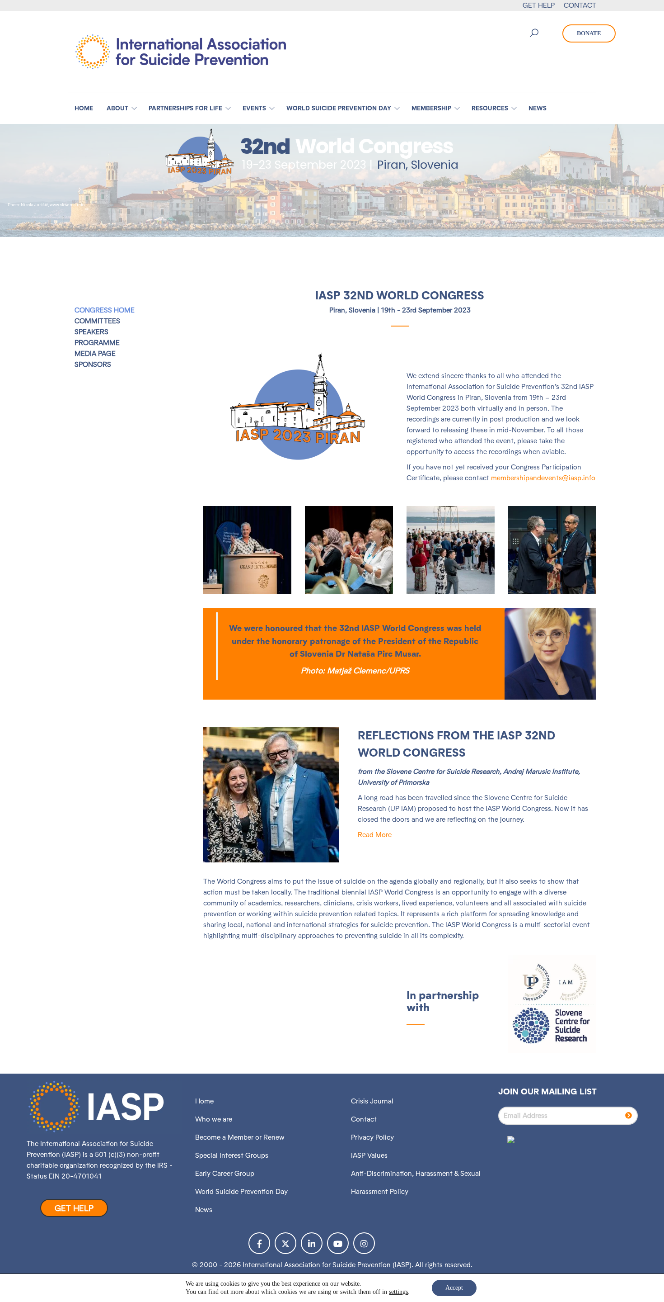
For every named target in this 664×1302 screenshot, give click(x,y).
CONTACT (580, 5)
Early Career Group (224, 1173)
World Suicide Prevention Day (241, 1191)
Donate (589, 33)
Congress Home (105, 310)
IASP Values (369, 1155)
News (203, 1209)
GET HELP (539, 5)
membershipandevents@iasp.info (543, 477)
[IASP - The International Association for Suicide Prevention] (181, 50)
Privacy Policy (372, 1137)
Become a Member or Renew (240, 1137)
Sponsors (93, 364)
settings (398, 1291)
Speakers (91, 331)
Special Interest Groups (231, 1155)
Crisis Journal (372, 1101)
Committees (97, 321)
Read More (375, 834)
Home (204, 1101)
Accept (454, 1287)
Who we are (213, 1119)
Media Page (95, 353)
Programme (97, 342)
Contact (364, 1119)
